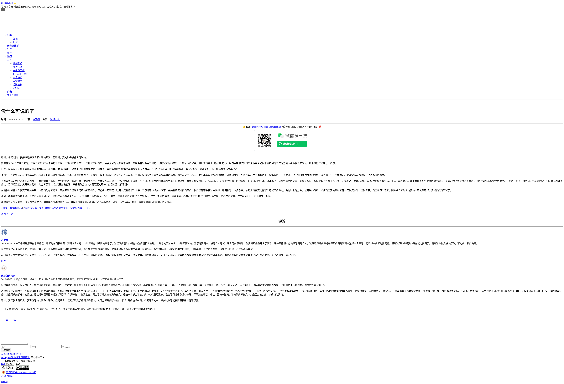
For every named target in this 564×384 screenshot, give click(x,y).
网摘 (9, 56)
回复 (3, 261)
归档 (9, 35)
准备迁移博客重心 (12, 208)
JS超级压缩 (19, 70)
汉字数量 (17, 81)
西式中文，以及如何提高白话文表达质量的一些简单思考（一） (56, 208)
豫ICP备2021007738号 (12, 354)
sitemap (4, 381)
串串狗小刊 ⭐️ (8, 3)
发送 (9, 49)
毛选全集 (17, 84)
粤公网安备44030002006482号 (21, 372)
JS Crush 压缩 (20, 74)
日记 (15, 42)
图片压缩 (17, 67)
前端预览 (17, 63)
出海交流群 (13, 46)
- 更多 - (16, 88)
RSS (3, 364)
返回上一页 (7, 214)
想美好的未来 (8, 276)
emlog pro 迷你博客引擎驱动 (15, 357)
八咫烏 (4, 240)
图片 (9, 53)
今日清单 (17, 77)
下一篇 (12, 320)
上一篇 (4, 320)
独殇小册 (55, 119)
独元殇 (36, 119)
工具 (9, 60)
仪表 (9, 91)
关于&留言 (12, 95)
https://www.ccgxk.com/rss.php (266, 127)
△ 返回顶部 (7, 376)
